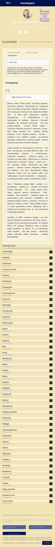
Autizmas (7, 263)
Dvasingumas (9, 293)
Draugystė (7, 287)
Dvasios (6, 299)
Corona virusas (9, 269)
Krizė (5, 352)
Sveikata (6, 465)
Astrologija (8, 251)
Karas (5, 329)
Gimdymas (8, 311)
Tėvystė (6, 477)
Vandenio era (9, 495)
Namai (5, 400)
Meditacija (7, 358)
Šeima (5, 448)
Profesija (7, 418)
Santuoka (7, 436)
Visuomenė (12, 55)
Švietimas (7, 471)
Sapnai (6, 442)
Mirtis (5, 376)
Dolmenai (7, 281)
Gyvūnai (6, 317)
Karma (6, 335)
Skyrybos (7, 453)
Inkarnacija (8, 323)
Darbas (6, 275)
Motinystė (7, 394)
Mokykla (6, 388)
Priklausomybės (10, 412)
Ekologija (7, 305)
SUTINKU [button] (47, 543)
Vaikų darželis (9, 489)
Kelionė (6, 341)
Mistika (6, 382)
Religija (6, 424)
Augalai (6, 257)
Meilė (5, 364)
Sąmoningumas (10, 430)
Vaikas (5, 483)
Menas (6, 370)
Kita (4, 347)
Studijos (6, 459)
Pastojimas (8, 406)
